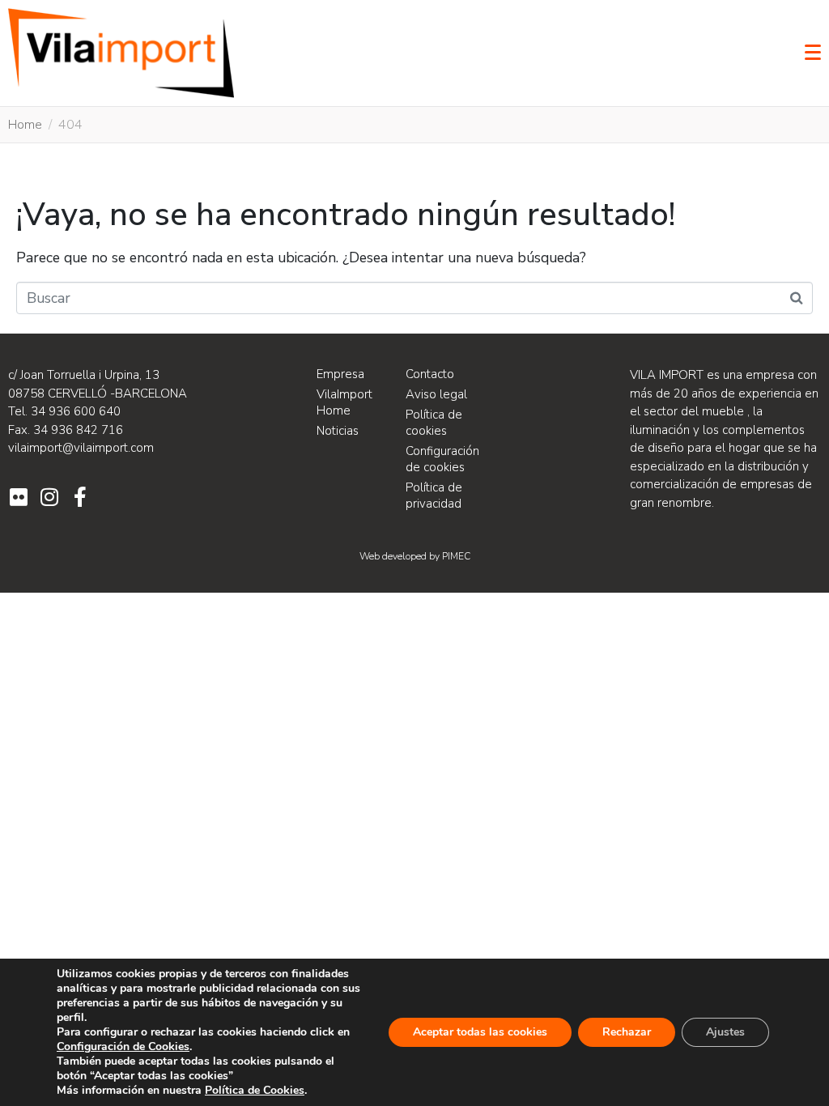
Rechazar (626, 1032)
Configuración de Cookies (123, 1047)
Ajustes (725, 1032)
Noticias (338, 431)
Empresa (340, 374)
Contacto (430, 374)
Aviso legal (436, 394)
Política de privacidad (434, 495)
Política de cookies (434, 422)
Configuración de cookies (442, 459)
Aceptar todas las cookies (480, 1032)
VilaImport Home (344, 402)
